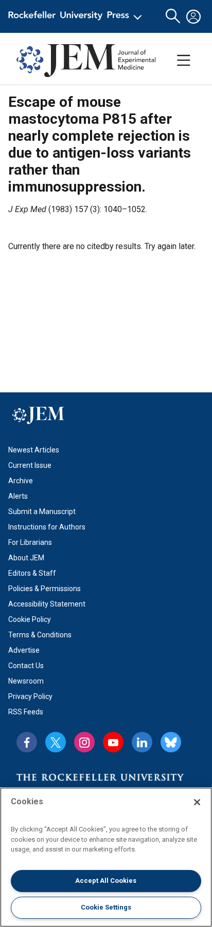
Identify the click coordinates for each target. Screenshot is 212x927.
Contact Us (26, 665)
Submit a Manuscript (42, 511)
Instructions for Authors (46, 527)
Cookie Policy (29, 619)
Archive (20, 481)
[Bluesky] (171, 742)
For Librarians (30, 542)
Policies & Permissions (44, 588)
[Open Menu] (77, 16)
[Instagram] (84, 742)
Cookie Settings (106, 907)
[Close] (197, 802)
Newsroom (26, 681)
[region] (106, 857)
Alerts (18, 496)
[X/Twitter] (55, 742)
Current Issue (29, 465)
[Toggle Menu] (184, 60)
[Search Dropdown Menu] (173, 16)
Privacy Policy (30, 696)
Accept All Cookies (105, 880)
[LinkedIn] (142, 742)
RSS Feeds (25, 712)
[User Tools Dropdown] (193, 16)
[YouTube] (113, 742)
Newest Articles (33, 450)
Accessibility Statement (46, 604)
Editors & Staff (32, 573)
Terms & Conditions (40, 635)
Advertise (24, 650)
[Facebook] (26, 742)
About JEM (26, 558)
